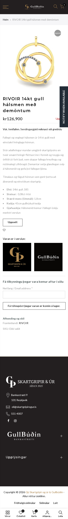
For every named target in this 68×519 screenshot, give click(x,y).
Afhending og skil (13, 318)
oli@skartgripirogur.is (24, 406)
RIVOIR (23, 323)
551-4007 (17, 413)
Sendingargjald (29, 129)
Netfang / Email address (18, 288)
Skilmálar (44, 502)
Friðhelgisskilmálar (25, 502)
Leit (55, 502)
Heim (5, 19)
